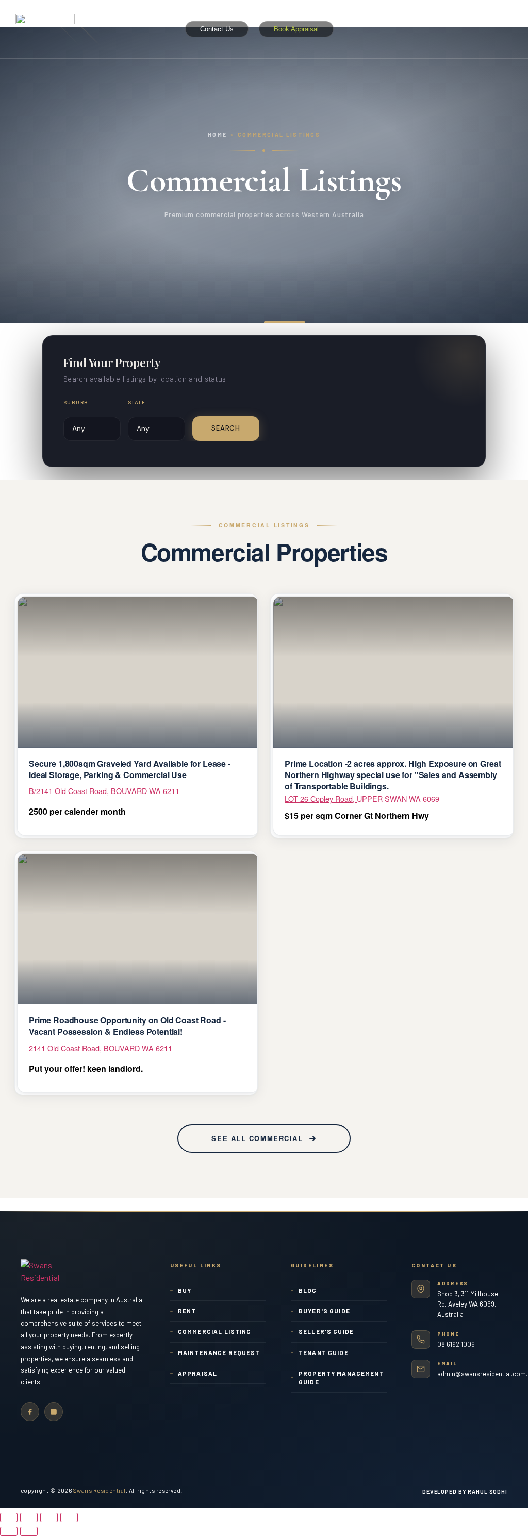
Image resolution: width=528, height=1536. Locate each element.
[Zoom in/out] (69, 1517)
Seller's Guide (326, 1331)
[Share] (29, 1517)
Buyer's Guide (324, 1310)
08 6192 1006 (456, 1344)
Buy (184, 1290)
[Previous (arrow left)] (9, 1531)
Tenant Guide (324, 1352)
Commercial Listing (215, 1331)
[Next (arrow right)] (29, 1531)
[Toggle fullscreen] (49, 1517)
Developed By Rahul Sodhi (464, 1491)
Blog (308, 1290)
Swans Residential (99, 1490)
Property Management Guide (341, 1377)
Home (217, 134)
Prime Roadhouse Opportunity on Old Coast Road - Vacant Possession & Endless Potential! (127, 1025)
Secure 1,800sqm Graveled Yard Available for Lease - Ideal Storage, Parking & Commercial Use (129, 769)
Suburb (75, 402)
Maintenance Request (219, 1352)
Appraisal (197, 1373)
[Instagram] (53, 1411)
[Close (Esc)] (9, 1517)
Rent (187, 1310)
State (136, 402)
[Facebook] (30, 1411)
